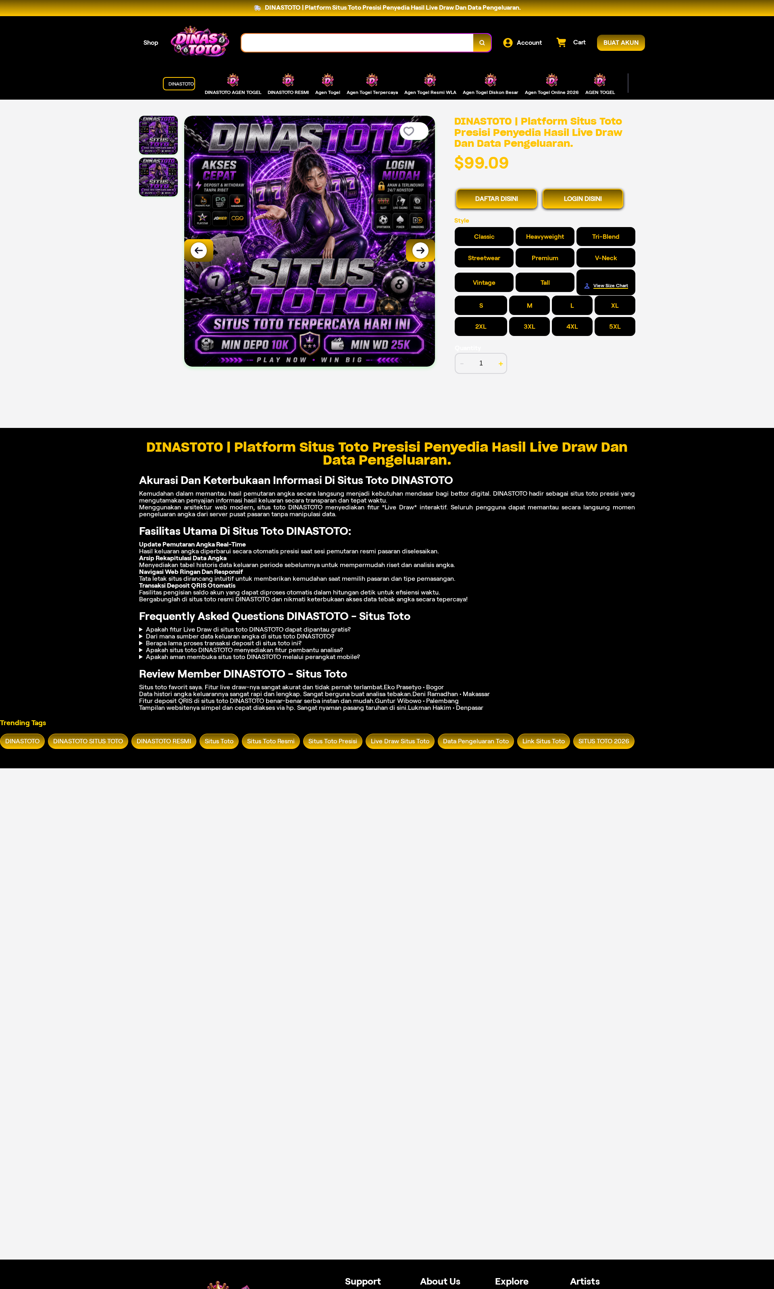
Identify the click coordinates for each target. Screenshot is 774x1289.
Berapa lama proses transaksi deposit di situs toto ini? (224, 643)
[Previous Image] (198, 250)
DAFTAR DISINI (496, 198)
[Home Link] (200, 43)
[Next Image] (420, 250)
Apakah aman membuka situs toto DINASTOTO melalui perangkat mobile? (253, 656)
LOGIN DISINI (583, 198)
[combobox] (357, 43)
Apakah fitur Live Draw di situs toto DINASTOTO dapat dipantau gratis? (248, 629)
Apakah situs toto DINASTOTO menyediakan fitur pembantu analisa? (244, 650)
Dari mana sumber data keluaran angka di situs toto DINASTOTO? (240, 636)
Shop (151, 42)
